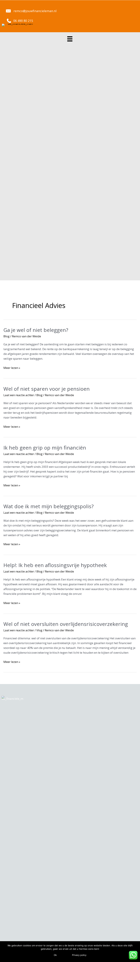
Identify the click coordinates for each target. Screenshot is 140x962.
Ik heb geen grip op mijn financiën (44, 447)
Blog (6, 336)
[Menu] (70, 38)
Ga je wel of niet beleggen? (35, 329)
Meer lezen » (11, 368)
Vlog (39, 630)
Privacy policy (79, 955)
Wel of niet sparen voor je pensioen (46, 388)
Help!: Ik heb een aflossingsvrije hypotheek (55, 565)
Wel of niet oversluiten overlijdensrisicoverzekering (65, 623)
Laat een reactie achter (18, 395)
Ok (55, 955)
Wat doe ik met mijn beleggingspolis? (48, 506)
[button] (30, 11)
